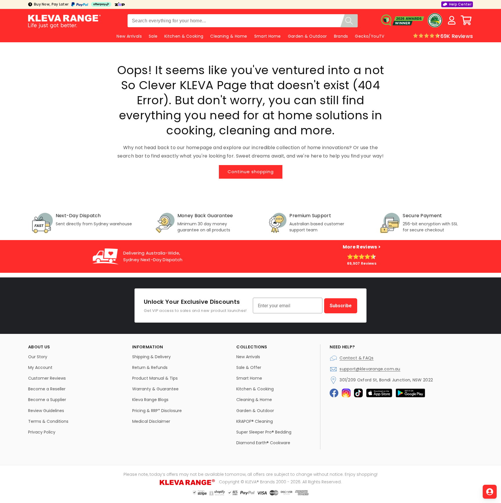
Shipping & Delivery (151, 357)
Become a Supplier (47, 400)
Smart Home (267, 36)
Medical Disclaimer (151, 421)
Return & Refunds (150, 367)
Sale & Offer (248, 367)
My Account (40, 367)
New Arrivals (248, 357)
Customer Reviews (47, 378)
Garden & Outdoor (307, 36)
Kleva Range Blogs (150, 400)
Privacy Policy (41, 432)
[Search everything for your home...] (349, 21)
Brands (341, 36)
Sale (153, 36)
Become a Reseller (47, 389)
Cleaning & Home (228, 36)
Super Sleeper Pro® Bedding (263, 432)
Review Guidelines (46, 411)
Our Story (37, 357)
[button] (466, 20)
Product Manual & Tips (155, 378)
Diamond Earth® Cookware (263, 443)
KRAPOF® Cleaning (254, 421)
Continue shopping (251, 172)
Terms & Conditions (48, 421)
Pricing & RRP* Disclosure (157, 411)
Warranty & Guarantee (155, 389)
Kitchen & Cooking (183, 36)
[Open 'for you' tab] (490, 492)
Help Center (460, 4)
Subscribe (341, 305)
